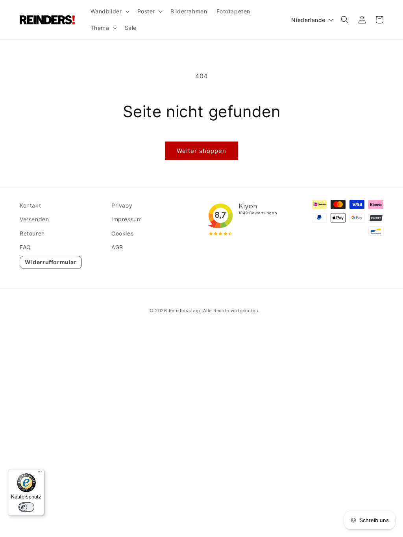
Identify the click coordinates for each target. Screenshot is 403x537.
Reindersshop (184, 310)
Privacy (121, 205)
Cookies (122, 233)
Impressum (126, 219)
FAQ (25, 247)
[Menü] (39, 473)
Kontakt (30, 205)
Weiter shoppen (201, 150)
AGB (117, 247)
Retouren (32, 233)
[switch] (26, 507)
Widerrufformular (51, 262)
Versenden (34, 219)
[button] (109, 11)
